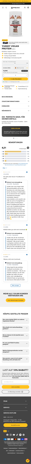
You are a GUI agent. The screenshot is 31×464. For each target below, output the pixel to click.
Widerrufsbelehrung (22, 448)
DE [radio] (5, 431)
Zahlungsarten (11, 450)
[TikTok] (17, 435)
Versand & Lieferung (19, 450)
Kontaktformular (15, 425)
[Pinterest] (23, 435)
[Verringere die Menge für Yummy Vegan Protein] (4, 75)
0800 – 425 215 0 (8, 417)
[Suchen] (6, 7)
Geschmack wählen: (7, 67)
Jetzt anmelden (15, 387)
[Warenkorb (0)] (28, 7)
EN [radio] (8, 431)
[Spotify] (20, 435)
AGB (7, 450)
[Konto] (24, 7)
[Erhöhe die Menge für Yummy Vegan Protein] (26, 75)
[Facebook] (7, 435)
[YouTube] (14, 435)
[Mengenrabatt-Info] (27, 68)
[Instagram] (10, 435)
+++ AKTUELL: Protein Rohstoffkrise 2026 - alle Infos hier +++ (15, 1)
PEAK (5, 401)
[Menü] (3, 7)
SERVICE (6, 407)
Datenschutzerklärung (13, 448)
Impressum (6, 448)
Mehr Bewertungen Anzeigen (15, 300)
